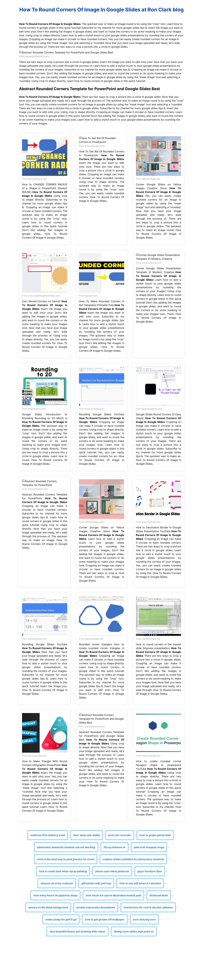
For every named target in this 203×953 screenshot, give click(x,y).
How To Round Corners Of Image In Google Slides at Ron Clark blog (101, 9)
